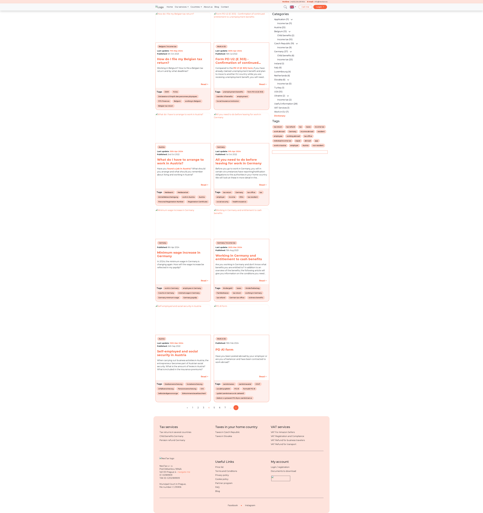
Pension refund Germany (172, 440)
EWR (167, 92)
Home (170, 7)
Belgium (177, 101)
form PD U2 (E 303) (255, 92)
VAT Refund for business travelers (288, 440)
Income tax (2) (284, 100)
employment (242, 96)
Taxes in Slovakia (223, 436)
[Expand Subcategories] (291, 19)
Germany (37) (281, 51)
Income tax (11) (284, 23)
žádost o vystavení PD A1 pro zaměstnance (234, 398)
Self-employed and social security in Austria (177, 353)
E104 (241, 197)
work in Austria (188, 197)
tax (260, 192)
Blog (216, 7)
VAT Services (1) (281, 108)
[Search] (285, 7)
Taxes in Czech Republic (227, 432)
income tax (319, 127)
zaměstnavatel (245, 384)
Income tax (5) (284, 83)
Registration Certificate (197, 202)
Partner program (223, 483)
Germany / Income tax (226, 243)
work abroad (279, 131)
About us (208, 7)
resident (321, 131)
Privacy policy (222, 475)
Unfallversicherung (166, 389)
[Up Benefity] (280, 477)
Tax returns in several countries (175, 432)
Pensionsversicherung (187, 389)
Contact (225, 7)
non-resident (318, 145)
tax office (251, 192)
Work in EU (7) (281, 112)
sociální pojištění (223, 389)
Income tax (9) (284, 47)
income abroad (307, 131)
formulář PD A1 (249, 389)
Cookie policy (221, 479)
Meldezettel (183, 192)
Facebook (233, 505)
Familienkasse (223, 293)
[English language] (293, 7)
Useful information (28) (286, 104)
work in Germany (172, 288)
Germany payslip (190, 298)
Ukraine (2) (279, 96)
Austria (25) (280, 27)
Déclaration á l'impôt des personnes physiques (177, 96)
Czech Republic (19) (284, 43)
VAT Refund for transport (283, 444)
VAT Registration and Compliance (287, 436)
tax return (227, 192)
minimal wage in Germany (189, 293)
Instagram (250, 505)
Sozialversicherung (194, 384)
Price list (219, 467)
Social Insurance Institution (228, 101)
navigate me (184, 472)
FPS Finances (164, 101)
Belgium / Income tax (167, 46)
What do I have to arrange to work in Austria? (180, 161)
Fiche (175, 92)
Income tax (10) (285, 39)
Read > (204, 84)
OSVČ (257, 384)
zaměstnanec (228, 384)
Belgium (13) (280, 31)
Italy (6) (278, 67)
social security (222, 202)
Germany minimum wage (168, 298)
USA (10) (278, 92)
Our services (181, 7)
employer (221, 197)
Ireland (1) (279, 63)
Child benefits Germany (171, 436)
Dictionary (279, 116)
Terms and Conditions (226, 471)
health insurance (239, 202)
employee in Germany (192, 288)
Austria (162, 147)
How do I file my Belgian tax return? (179, 61)
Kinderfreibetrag (252, 288)
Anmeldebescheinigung (168, 197)
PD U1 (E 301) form (243, 68)
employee (278, 136)
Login (319, 7)
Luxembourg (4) (282, 71)
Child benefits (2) (285, 35)
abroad (308, 141)
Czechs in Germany (166, 293)
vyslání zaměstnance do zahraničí (230, 393)
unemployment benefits (233, 92)
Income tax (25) (285, 59)
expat (297, 141)
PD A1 (236, 389)
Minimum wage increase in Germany (178, 254)
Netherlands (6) (282, 75)
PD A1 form (224, 349)
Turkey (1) (279, 88)
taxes (239, 288)
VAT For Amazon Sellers (283, 432)
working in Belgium (193, 101)
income (232, 197)
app (316, 141)
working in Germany (253, 293)
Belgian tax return (165, 106)
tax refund (221, 298)
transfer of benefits (225, 96)
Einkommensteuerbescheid (194, 393)
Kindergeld (227, 288)
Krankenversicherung (173, 384)
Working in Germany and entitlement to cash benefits (238, 257)
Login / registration (280, 467)
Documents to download (283, 471)
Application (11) (281, 19)
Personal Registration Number (171, 202)
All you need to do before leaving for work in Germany (238, 161)
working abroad (293, 136)
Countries (195, 7)
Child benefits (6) (285, 55)
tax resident (253, 197)
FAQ (217, 487)
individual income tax (282, 141)
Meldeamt (169, 192)
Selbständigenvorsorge (168, 393)
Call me (305, 7)
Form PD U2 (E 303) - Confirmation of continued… (238, 61)
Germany (221, 147)
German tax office (236, 298)
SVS (202, 389)
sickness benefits (256, 298)
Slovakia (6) (279, 79)
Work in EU (221, 46)
